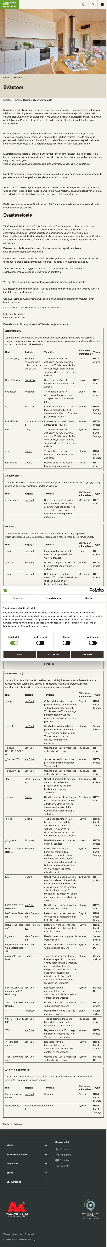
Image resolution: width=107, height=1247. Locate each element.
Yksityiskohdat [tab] (53, 598)
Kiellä (19, 654)
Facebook (65, 1149)
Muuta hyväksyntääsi (14, 317)
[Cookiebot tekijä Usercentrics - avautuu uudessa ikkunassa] (91, 590)
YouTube (29, 747)
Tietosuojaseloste (12, 1234)
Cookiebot (62, 324)
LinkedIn (64, 1166)
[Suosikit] (83, 4)
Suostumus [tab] (18, 598)
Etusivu (6, 77)
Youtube (64, 1160)
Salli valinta (53, 654)
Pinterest (29, 406)
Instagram (65, 1154)
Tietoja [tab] (88, 598)
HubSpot (29, 358)
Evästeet (29, 1234)
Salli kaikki (87, 654)
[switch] (40, 642)
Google (28, 429)
